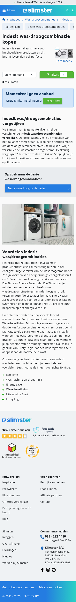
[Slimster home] (38, 10)
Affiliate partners (51, 495)
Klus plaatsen (11, 495)
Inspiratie (8, 482)
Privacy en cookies (50, 587)
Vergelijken (12, 27)
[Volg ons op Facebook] (42, 570)
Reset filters (52, 101)
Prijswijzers (9, 489)
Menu (11, 10)
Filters (57, 74)
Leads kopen (48, 489)
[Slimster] (5, 19)
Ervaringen (9, 550)
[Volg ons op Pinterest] (54, 570)
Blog (5, 519)
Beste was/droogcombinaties (27, 188)
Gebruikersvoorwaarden (18, 587)
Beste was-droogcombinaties (46, 27)
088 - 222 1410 (55, 536)
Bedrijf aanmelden (52, 482)
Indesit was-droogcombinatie (67, 19)
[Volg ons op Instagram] (48, 570)
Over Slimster (11, 543)
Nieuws (7, 556)
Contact (45, 502)
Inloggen (8, 537)
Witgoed (15, 19)
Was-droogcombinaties (40, 19)
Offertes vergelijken (15, 502)
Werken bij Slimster (15, 563)
